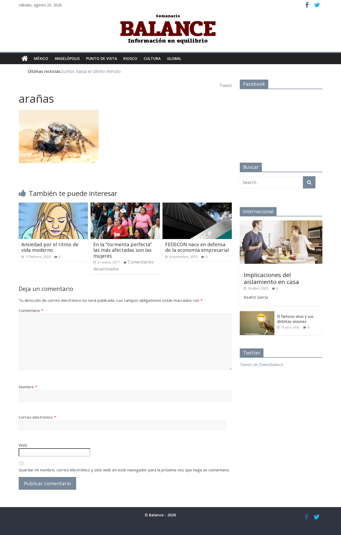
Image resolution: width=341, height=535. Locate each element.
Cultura (152, 58)
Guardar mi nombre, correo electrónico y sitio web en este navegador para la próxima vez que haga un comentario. (124, 469)
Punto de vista (101, 58)
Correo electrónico (37, 417)
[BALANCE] (25, 58)
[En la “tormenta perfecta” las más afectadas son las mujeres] (125, 206)
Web (23, 445)
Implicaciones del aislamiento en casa (271, 278)
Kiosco (130, 58)
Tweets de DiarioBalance (261, 364)
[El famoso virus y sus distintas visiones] (257, 313)
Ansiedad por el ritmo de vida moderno (49, 247)
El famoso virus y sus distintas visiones (295, 319)
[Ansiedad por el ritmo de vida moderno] (53, 206)
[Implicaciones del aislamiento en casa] (281, 223)
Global (174, 58)
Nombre (28, 386)
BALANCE (168, 28)
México (41, 58)
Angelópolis (67, 58)
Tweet (225, 85)
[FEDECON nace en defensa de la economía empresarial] (197, 206)
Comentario (31, 310)
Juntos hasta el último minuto (91, 71)
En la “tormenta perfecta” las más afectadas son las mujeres (122, 250)
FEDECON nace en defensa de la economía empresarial (197, 247)
